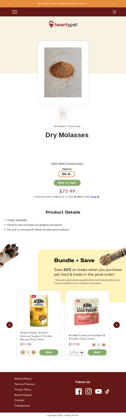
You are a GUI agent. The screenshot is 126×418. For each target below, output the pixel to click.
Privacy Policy (22, 389)
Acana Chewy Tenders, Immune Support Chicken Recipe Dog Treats (36, 336)
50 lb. (66, 174)
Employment (22, 405)
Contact (19, 400)
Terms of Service (24, 384)
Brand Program (23, 394)
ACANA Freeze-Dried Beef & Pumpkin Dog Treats (87, 337)
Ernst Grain (74, 126)
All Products (60, 126)
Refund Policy (22, 378)
